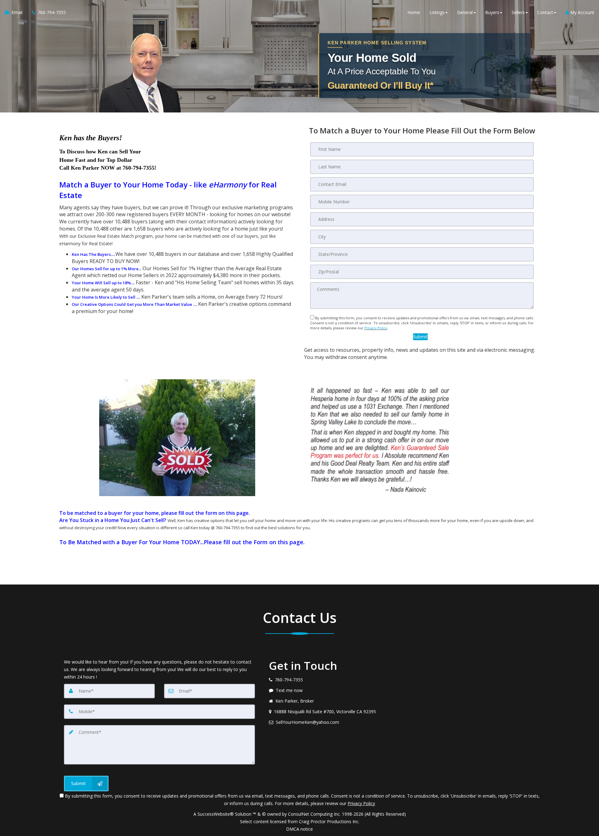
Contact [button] (545, 12)
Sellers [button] (518, 12)
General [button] (465, 12)
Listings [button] (437, 12)
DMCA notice (299, 829)
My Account (581, 12)
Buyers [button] (492, 12)
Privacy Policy (375, 328)
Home (413, 12)
